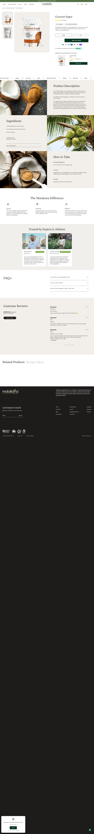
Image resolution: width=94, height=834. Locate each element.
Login (82, 4)
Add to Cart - (76, 40)
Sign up (20, 415)
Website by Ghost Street (86, 435)
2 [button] (67, 345)
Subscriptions (73, 406)
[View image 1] (8, 18)
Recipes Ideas (35, 362)
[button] (58, 20)
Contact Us (72, 414)
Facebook (89, 409)
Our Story (58, 409)
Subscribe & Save (12, 4)
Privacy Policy (20, 435)
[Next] (89, 366)
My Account (59, 414)
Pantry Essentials (19, 8)
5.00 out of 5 (13, 312)
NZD (86, 4)
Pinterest (89, 411)
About (25, 4)
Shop (4, 8)
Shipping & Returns (74, 411)
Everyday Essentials (10, 8)
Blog (57, 411)
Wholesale (31, 4)
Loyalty (71, 409)
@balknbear (27, 253)
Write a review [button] (9, 317)
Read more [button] (53, 340)
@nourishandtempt (54, 253)
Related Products (14, 362)
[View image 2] (8, 32)
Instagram (89, 406)
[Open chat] (89, 829)
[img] (53, 307)
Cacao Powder (72, 55)
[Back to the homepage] (47, 4)
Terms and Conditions (30, 435)
